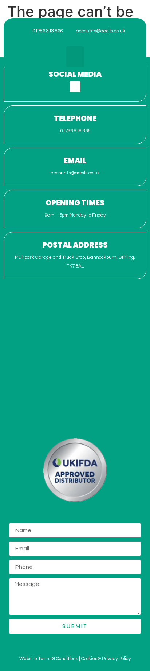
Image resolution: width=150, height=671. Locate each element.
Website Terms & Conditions (48, 658)
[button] (75, 56)
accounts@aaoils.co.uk (75, 173)
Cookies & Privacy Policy (106, 658)
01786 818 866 (75, 130)
